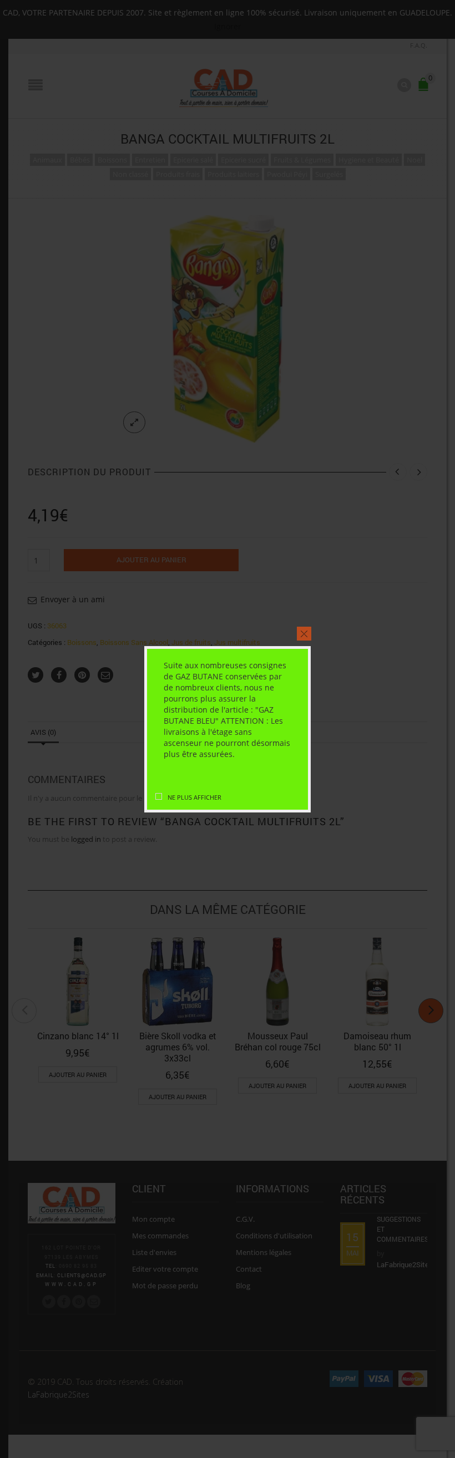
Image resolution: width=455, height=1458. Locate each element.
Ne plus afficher (194, 797)
